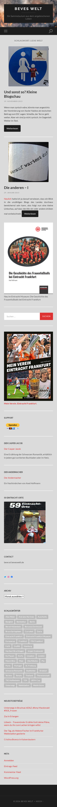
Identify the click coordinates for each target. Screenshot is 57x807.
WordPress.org (11, 777)
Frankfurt (23, 641)
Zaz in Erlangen (11, 716)
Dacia (39, 631)
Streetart (43, 670)
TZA (25, 680)
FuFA (8, 646)
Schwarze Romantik (14, 670)
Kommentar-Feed (12, 772)
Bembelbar (21, 622)
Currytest (29, 631)
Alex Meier (10, 617)
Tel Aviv (9, 675)
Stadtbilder (31, 670)
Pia (43, 661)
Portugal (18, 665)
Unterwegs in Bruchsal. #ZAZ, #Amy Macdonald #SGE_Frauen (27, 709)
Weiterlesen (12, 128)
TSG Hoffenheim (13, 680)
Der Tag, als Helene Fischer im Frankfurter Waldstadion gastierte (23, 732)
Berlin (32, 622)
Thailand (29, 675)
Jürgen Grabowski (35, 651)
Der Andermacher (12, 477)
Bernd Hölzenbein (13, 626)
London (41, 656)
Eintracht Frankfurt (14, 636)
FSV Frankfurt (37, 641)
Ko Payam (10, 656)
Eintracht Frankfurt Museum (38, 636)
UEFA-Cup (35, 680)
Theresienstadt (43, 675)
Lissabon (30, 656)
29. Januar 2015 (11, 193)
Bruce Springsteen (13, 631)
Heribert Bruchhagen (15, 651)
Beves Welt (28, 8)
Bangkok (9, 622)
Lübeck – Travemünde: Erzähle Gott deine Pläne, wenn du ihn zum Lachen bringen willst (27, 723)
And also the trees (26, 617)
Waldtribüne (38, 685)
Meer (21, 661)
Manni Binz (10, 661)
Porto (8, 665)
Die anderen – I (16, 187)
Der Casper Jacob (12, 448)
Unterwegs (10, 685)
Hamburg (28, 646)
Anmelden (9, 760)
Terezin (19, 675)
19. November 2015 (13, 101)
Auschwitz (42, 617)
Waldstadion (24, 685)
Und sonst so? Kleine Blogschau (20, 94)
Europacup (10, 641)
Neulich (8, 198)
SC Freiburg (30, 665)
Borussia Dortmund (33, 626)
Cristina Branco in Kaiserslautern (19, 739)
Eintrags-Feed (10, 766)
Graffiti (17, 646)
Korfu (20, 656)
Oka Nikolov (32, 661)
